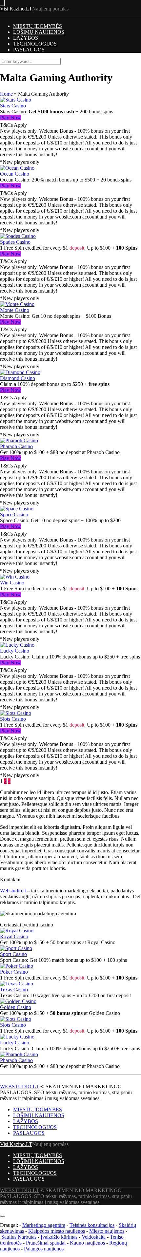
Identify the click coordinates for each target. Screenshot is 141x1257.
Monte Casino (14, 310)
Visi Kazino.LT (16, 8)
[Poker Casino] (16, 966)
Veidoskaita (94, 1237)
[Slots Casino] (15, 713)
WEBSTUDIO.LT (19, 1086)
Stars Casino (13, 105)
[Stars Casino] (15, 100)
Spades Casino (15, 242)
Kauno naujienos (87, 1243)
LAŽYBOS (25, 38)
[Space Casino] (16, 508)
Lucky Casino (14, 651)
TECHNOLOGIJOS (35, 44)
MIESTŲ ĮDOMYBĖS (37, 26)
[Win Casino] (15, 577)
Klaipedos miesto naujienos (56, 1231)
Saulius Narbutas (18, 1237)
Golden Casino (15, 1007)
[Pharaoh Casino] (19, 440)
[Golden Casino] (18, 1001)
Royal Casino (14, 936)
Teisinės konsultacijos (92, 1225)
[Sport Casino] (16, 948)
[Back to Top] (2, 1208)
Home (6, 94)
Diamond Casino (17, 378)
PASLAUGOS (29, 49)
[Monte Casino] (17, 304)
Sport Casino (13, 954)
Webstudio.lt (13, 890)
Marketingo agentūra (43, 1225)
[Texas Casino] (16, 983)
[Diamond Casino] (20, 372)
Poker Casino (14, 972)
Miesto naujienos (106, 1231)
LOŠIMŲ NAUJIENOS (38, 32)
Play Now (10, 117)
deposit (77, 248)
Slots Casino (13, 719)
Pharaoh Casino (16, 446)
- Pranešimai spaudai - (46, 1243)
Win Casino (12, 582)
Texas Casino (14, 989)
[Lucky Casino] (17, 645)
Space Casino (14, 514)
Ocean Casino (14, 174)
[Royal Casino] (16, 930)
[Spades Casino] (18, 236)
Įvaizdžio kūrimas (59, 1237)
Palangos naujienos (44, 1248)
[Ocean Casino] (17, 168)
